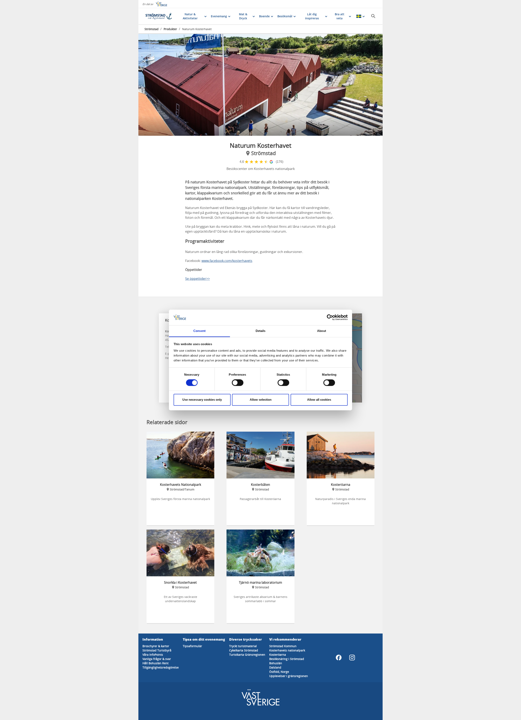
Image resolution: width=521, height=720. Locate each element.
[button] (260, 85)
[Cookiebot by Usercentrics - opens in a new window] (330, 317)
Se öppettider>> (197, 278)
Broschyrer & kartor (155, 646)
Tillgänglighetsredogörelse (160, 667)
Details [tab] (261, 331)
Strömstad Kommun (283, 646)
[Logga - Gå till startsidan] (158, 16)
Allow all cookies (319, 399)
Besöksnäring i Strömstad (286, 659)
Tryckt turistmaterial (243, 646)
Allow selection (260, 399)
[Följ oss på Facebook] (338, 657)
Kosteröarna (277, 655)
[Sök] (373, 16)
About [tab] (321, 331)
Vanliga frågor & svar (156, 659)
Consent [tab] (199, 331)
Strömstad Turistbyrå (156, 650)
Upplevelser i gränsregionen (288, 676)
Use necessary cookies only (202, 399)
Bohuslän (275, 663)
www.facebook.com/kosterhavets (226, 260)
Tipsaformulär (192, 646)
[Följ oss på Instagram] (352, 657)
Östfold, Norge (279, 672)
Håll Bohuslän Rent (155, 663)
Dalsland (275, 667)
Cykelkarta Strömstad (243, 650)
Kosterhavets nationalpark (287, 650)
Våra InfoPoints (152, 655)
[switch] (237, 383)
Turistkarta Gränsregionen (247, 655)
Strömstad (151, 29)
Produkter (170, 29)
